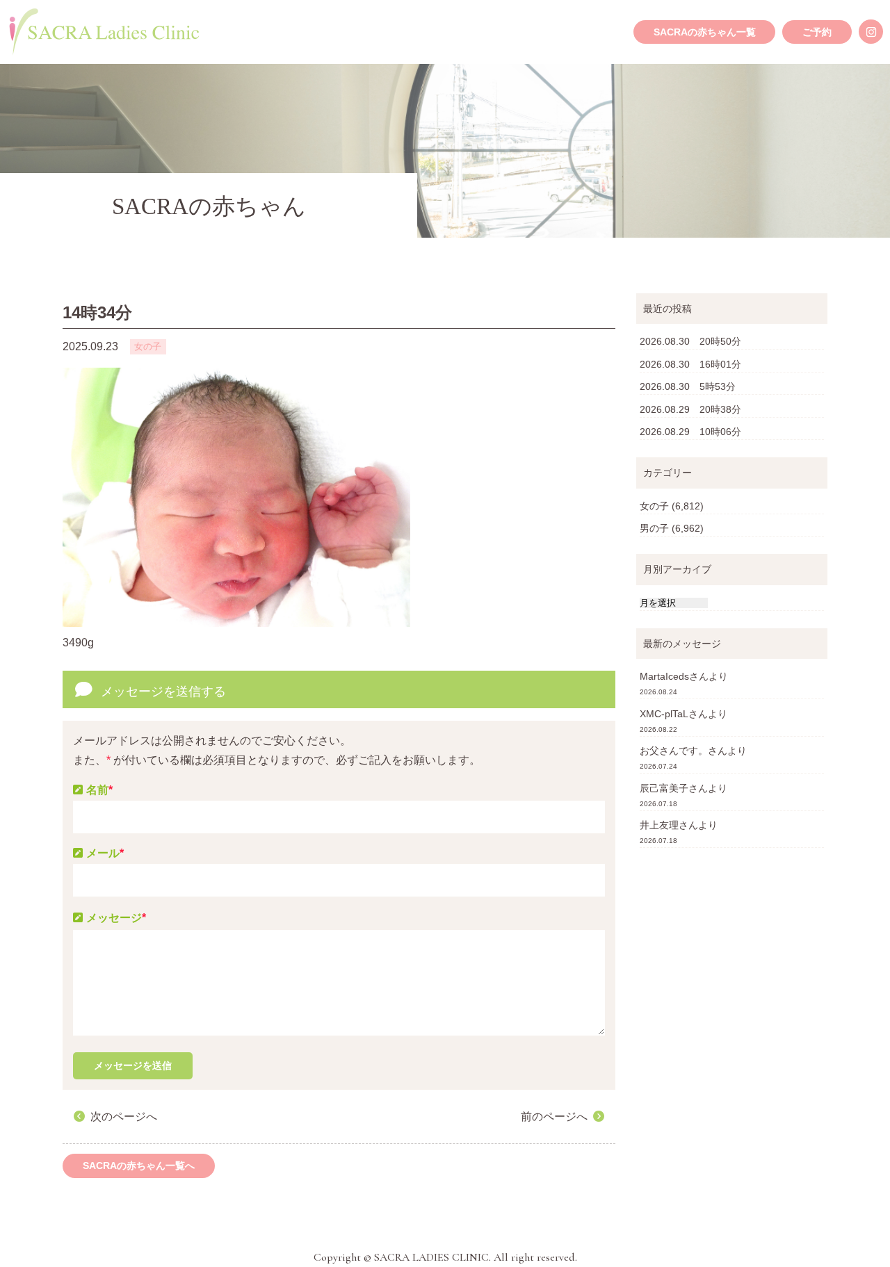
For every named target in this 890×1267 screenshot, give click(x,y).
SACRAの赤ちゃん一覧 (705, 32)
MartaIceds (664, 676)
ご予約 (817, 32)
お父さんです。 (674, 750)
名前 (99, 790)
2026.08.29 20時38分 (690, 409)
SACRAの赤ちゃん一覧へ (139, 1165)
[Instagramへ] (871, 32)
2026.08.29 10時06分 (690, 431)
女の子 (654, 506)
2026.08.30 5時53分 (688, 386)
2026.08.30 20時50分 (690, 341)
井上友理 (659, 825)
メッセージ (116, 918)
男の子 (654, 528)
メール (105, 853)
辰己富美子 (664, 788)
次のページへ (123, 1116)
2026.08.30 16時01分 (690, 364)
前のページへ (554, 1116)
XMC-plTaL (664, 713)
